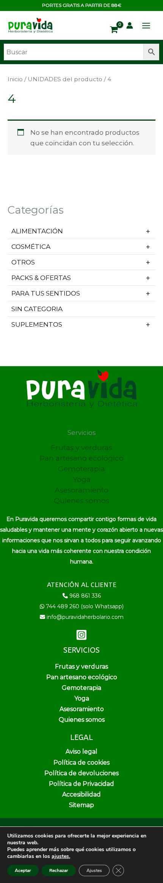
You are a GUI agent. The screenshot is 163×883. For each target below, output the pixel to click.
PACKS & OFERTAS (41, 278)
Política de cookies (81, 762)
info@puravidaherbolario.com (85, 617)
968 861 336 (85, 595)
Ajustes (94, 870)
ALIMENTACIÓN (37, 231)
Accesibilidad (81, 794)
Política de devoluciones (81, 773)
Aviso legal (81, 751)
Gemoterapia (81, 468)
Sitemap (81, 805)
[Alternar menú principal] (146, 25)
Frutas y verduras (81, 447)
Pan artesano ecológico (82, 458)
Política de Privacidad (81, 783)
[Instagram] (81, 635)
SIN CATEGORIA (37, 309)
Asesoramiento (81, 490)
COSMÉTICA (30, 246)
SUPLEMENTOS (36, 324)
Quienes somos (81, 500)
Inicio (15, 79)
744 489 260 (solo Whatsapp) (85, 606)
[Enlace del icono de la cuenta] (129, 25)
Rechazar (58, 870)
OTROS (23, 262)
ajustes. (61, 856)
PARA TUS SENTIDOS (45, 293)
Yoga (82, 479)
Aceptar (23, 870)
